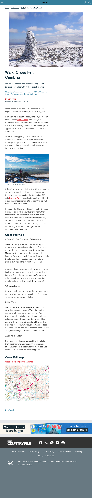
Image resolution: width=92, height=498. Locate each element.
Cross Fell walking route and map (19, 362)
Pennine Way (14, 198)
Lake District (22, 119)
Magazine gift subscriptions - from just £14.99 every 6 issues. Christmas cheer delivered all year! (26, 93)
